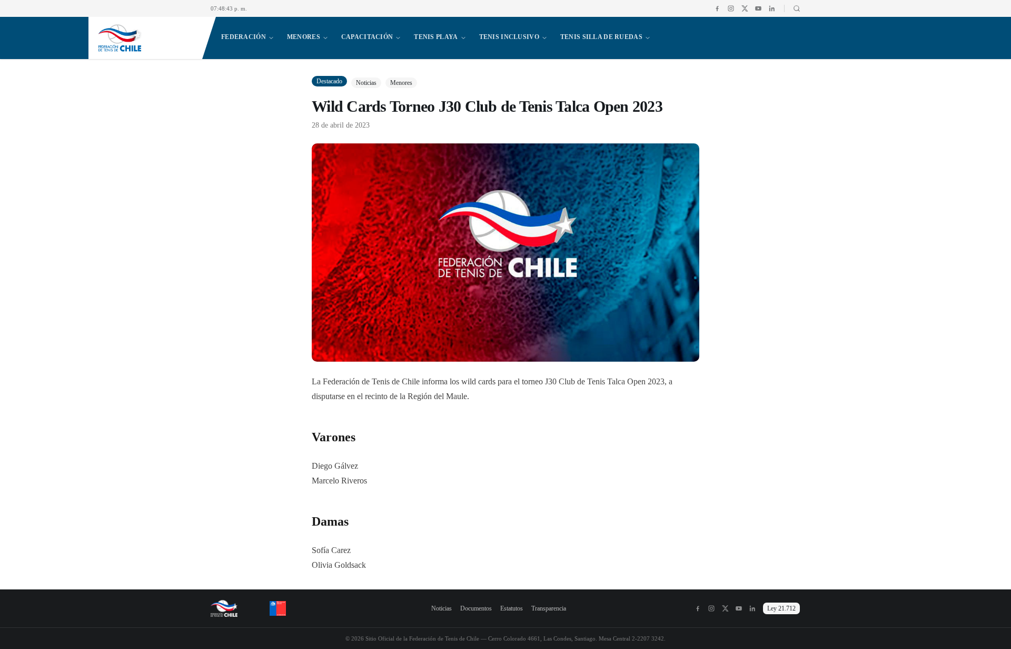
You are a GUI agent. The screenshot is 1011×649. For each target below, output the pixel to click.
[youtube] (758, 8)
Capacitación (367, 37)
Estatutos (511, 608)
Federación (243, 37)
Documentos (476, 608)
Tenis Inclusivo (509, 37)
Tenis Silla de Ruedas (601, 37)
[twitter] (744, 8)
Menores (303, 37)
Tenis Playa (436, 37)
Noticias (441, 608)
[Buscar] (792, 8)
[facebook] (717, 8)
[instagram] (731, 8)
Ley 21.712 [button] (781, 608)
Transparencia (548, 608)
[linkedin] (772, 8)
